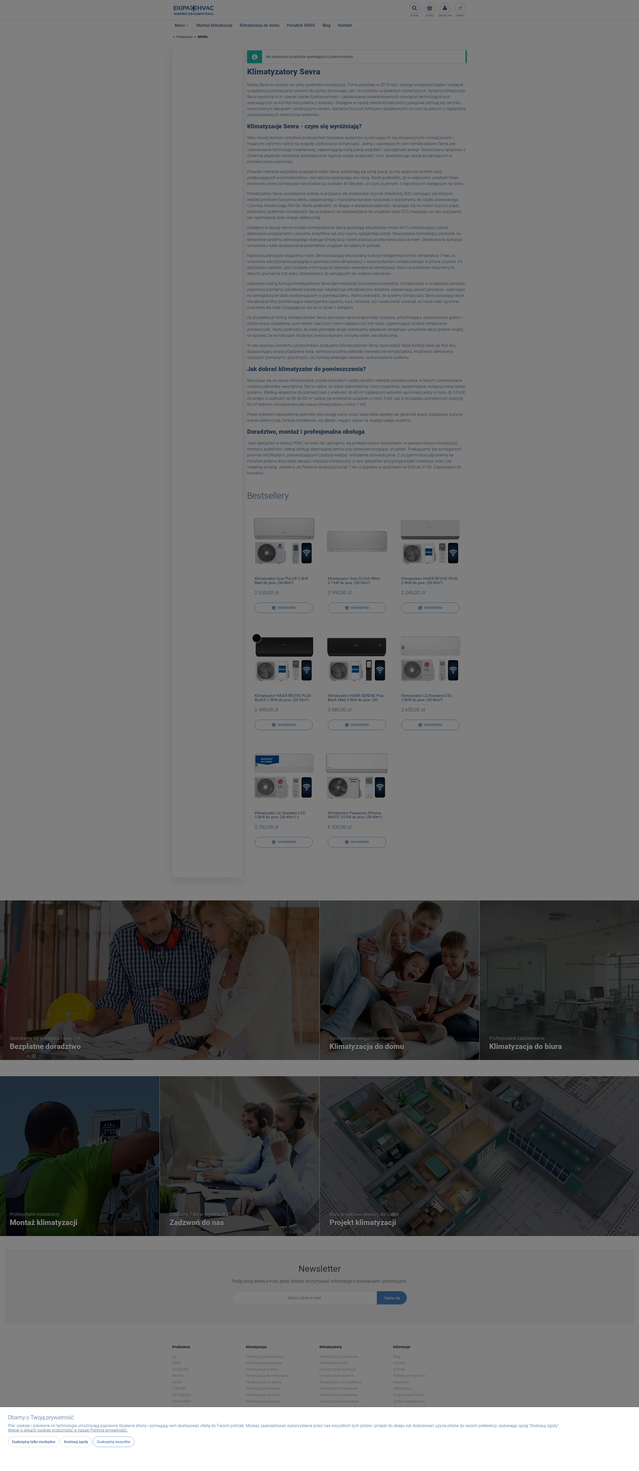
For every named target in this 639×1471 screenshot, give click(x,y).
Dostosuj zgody (76, 1442)
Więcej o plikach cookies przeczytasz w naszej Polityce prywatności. (68, 1430)
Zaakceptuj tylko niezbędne (33, 1442)
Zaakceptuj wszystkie (114, 1442)
